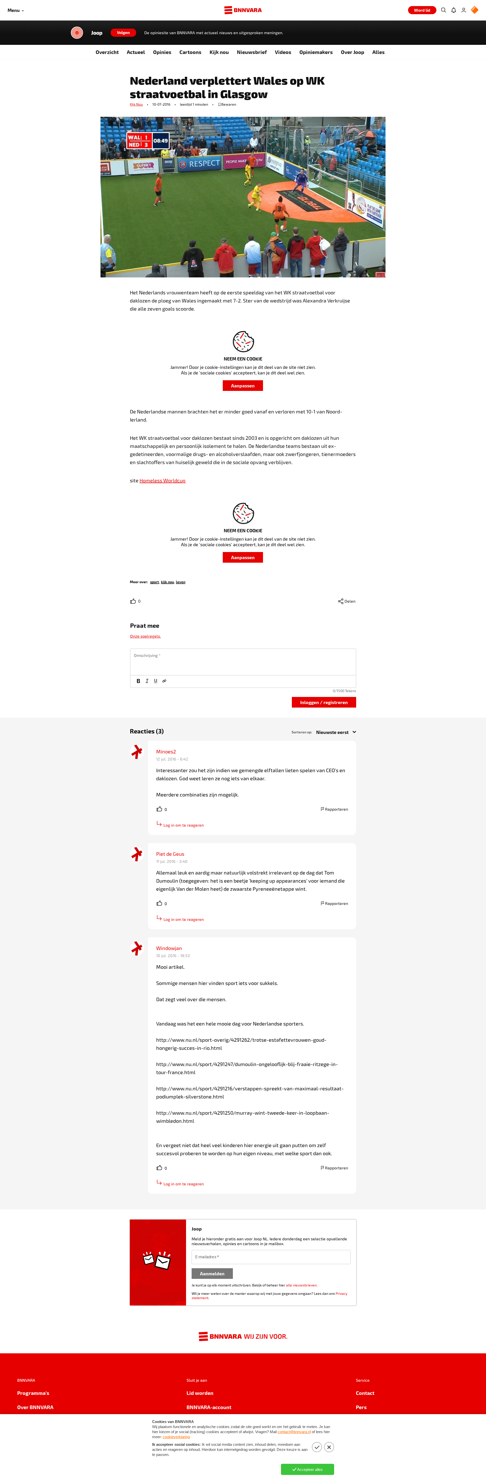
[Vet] (138, 681)
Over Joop (352, 52)
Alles (378, 52)
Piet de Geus (170, 854)
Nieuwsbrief (252, 52)
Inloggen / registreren (324, 702)
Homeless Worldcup (162, 480)
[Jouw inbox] (454, 10)
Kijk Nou (136, 104)
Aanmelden (212, 1273)
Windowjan (169, 948)
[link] (154, 581)
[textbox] (243, 662)
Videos (283, 52)
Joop (97, 33)
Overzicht (107, 52)
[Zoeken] (443, 10)
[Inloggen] (464, 10)
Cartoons (190, 52)
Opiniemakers (316, 52)
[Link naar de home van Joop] (77, 33)
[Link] (164, 681)
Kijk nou (219, 52)
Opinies (162, 52)
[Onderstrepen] (156, 681)
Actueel (136, 52)
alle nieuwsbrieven (301, 1285)
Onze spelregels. (145, 636)
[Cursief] (147, 681)
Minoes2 (166, 751)
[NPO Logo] (474, 10)
